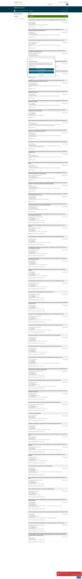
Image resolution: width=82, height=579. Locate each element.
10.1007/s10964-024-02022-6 (34, 84)
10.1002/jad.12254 (32, 114)
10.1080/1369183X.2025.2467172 (34, 55)
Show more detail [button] (64, 22)
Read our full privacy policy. (33, 66)
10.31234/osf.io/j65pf (33, 104)
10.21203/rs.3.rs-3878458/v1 (34, 123)
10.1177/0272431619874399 (34, 208)
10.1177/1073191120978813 (34, 187)
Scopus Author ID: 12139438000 (19, 18)
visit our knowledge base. (77, 573)
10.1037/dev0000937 (33, 198)
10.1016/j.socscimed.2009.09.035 (34, 395)
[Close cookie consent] (54, 59)
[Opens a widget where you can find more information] (78, 577)
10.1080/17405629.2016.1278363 (34, 218)
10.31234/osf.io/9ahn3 (33, 144)
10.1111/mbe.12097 (33, 240)
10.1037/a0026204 (32, 361)
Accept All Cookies (41, 72)
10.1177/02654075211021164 (34, 177)
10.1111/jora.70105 (32, 44)
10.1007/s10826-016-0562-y (34, 251)
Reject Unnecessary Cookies (41, 69)
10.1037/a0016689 (32, 427)
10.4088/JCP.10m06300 (33, 350)
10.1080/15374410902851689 (34, 406)
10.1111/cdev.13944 (33, 134)
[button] (66, 13)
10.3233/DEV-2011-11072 (33, 373)
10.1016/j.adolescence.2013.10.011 (35, 273)
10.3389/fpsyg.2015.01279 (33, 262)
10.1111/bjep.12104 (33, 229)
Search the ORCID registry (49, 4)
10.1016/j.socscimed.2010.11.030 (34, 384)
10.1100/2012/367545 (33, 339)
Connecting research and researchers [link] (19, 4)
